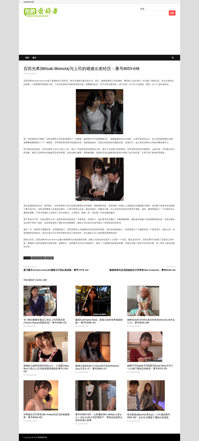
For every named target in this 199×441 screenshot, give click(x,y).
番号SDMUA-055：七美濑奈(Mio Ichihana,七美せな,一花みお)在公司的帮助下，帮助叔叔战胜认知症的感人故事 (99, 417)
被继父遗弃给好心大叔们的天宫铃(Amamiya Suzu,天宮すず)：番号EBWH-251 (97, 367)
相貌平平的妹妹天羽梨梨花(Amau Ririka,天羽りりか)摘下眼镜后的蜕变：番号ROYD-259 (150, 367)
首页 (27, 57)
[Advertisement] (99, 37)
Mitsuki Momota (38, 258)
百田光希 (49, 258)
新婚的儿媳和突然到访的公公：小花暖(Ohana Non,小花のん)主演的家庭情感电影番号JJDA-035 (46, 368)
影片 (34, 57)
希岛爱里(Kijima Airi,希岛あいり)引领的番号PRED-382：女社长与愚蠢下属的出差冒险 (148, 416)
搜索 (142, 8)
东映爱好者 (42, 437)
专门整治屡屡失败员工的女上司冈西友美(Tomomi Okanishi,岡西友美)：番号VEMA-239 (44, 321)
